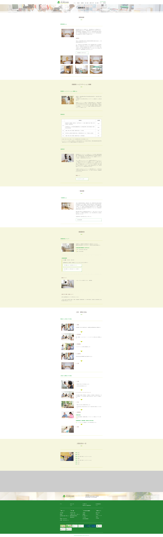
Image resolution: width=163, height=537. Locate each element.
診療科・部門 (98, 512)
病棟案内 (84, 514)
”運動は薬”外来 (72, 517)
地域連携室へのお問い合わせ (81, 52)
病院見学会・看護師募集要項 (87, 505)
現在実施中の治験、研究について (64, 516)
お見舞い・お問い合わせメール (64, 520)
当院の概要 (61, 512)
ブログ (71, 505)
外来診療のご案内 (72, 512)
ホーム (61, 503)
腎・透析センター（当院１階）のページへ (70, 265)
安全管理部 (97, 518)
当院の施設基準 (79, 219)
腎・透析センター (85, 515)
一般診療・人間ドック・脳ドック (75, 514)
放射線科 (97, 514)
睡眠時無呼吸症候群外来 (73, 515)
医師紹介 (61, 514)
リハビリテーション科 (99, 515)
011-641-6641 (103, 1)
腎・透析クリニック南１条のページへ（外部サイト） (71, 270)
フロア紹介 (84, 517)
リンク (97, 505)
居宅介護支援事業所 (85, 518)
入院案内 (84, 512)
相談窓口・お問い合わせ (63, 518)
